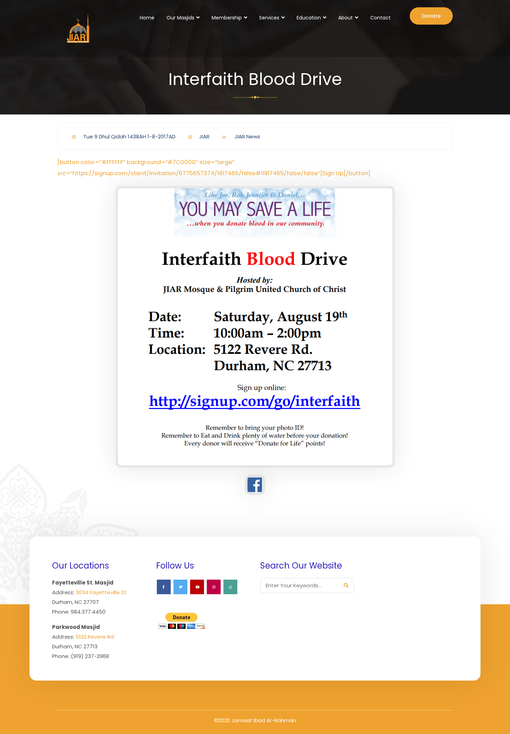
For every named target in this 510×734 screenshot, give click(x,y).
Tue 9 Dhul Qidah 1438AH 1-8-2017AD (129, 136)
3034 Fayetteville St (101, 592)
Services (269, 17)
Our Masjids (180, 17)
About (345, 17)
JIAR (204, 136)
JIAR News (247, 136)
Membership (227, 17)
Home (147, 17)
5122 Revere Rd (95, 636)
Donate (431, 15)
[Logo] (77, 28)
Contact (380, 17)
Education (309, 17)
